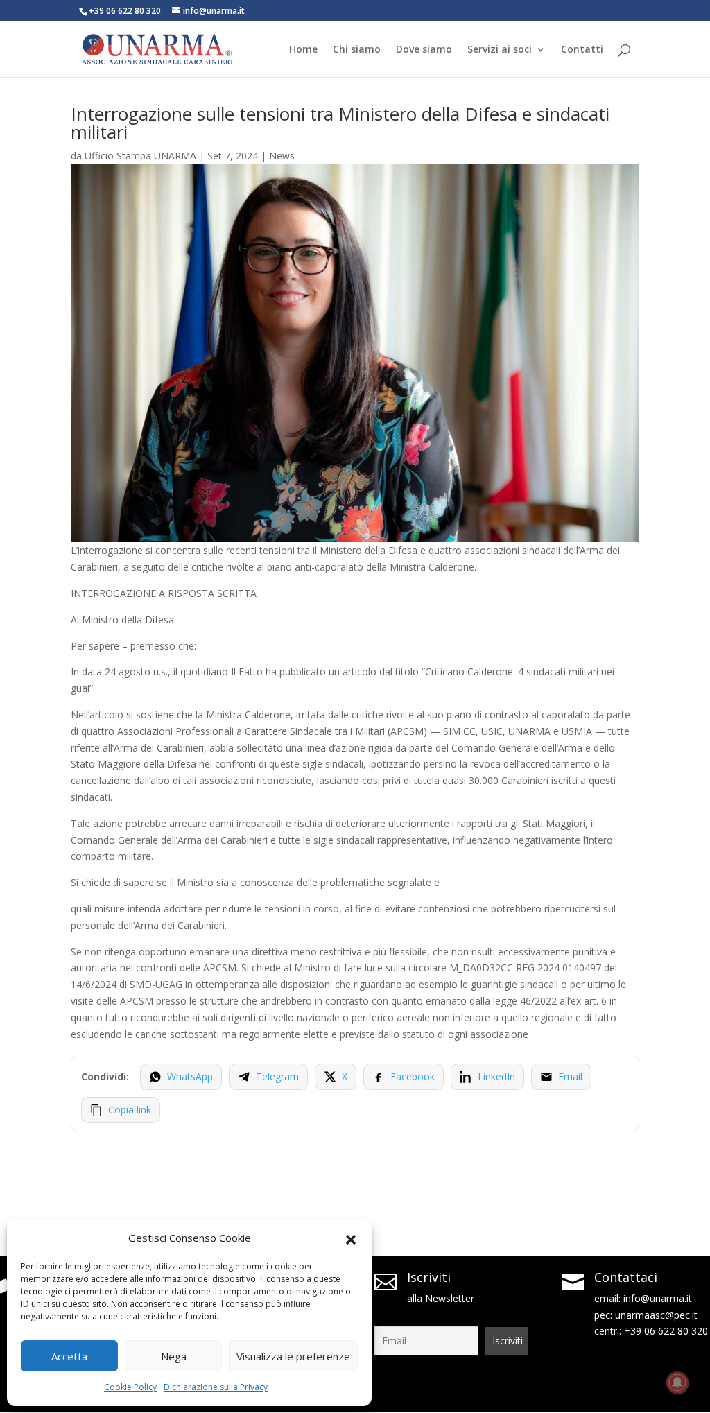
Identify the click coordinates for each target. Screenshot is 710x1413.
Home (303, 49)
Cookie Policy (130, 1387)
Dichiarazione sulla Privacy (216, 1387)
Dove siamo (424, 49)
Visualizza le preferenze (293, 1356)
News (282, 155)
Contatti (582, 49)
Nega (174, 1356)
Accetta (69, 1356)
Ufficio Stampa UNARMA (140, 155)
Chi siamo (357, 49)
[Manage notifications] (677, 1382)
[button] (351, 1238)
